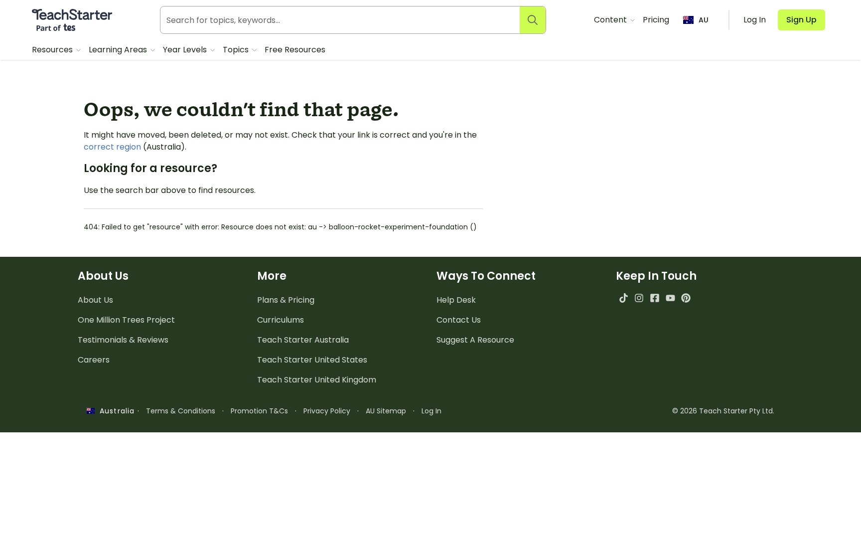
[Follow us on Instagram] (639, 298)
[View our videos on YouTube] (670, 298)
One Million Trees (126, 320)
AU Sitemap (386, 411)
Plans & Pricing (285, 300)
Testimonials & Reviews (123, 340)
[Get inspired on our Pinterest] (686, 298)
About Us (95, 300)
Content (611, 19)
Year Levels (186, 49)
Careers (94, 360)
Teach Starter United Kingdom (316, 379)
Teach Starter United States (312, 360)
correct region (112, 147)
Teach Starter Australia (303, 340)
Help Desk (456, 300)
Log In (431, 411)
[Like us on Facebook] (654, 298)
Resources (53, 49)
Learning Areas (119, 49)
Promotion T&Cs (259, 411)
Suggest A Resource (475, 340)
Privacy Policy (326, 411)
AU (704, 20)
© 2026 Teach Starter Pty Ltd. (723, 411)
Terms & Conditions (180, 411)
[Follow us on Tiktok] (623, 298)
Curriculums (280, 320)
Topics (237, 49)
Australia (115, 411)
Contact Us (458, 320)
